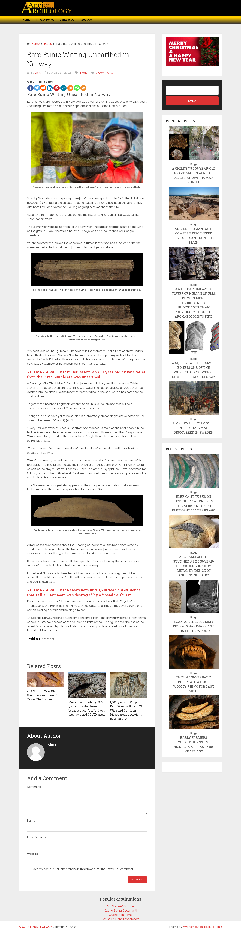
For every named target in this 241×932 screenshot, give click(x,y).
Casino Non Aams (120, 914)
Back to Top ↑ (213, 926)
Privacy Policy (45, 19)
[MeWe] (63, 88)
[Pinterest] (56, 88)
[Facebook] (30, 88)
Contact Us (66, 19)
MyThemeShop (193, 926)
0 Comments (104, 72)
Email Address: (36, 837)
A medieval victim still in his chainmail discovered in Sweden (193, 427)
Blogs (83, 72)
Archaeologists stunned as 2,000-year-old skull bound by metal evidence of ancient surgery (193, 566)
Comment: (34, 787)
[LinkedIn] (50, 88)
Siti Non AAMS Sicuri (120, 906)
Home (27, 19)
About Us (86, 19)
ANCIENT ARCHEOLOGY (35, 926)
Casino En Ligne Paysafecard (121, 919)
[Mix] (70, 88)
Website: (32, 853)
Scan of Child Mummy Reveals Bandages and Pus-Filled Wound (193, 626)
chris (38, 72)
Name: (31, 820)
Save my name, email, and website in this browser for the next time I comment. (83, 869)
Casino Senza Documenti (120, 910)
